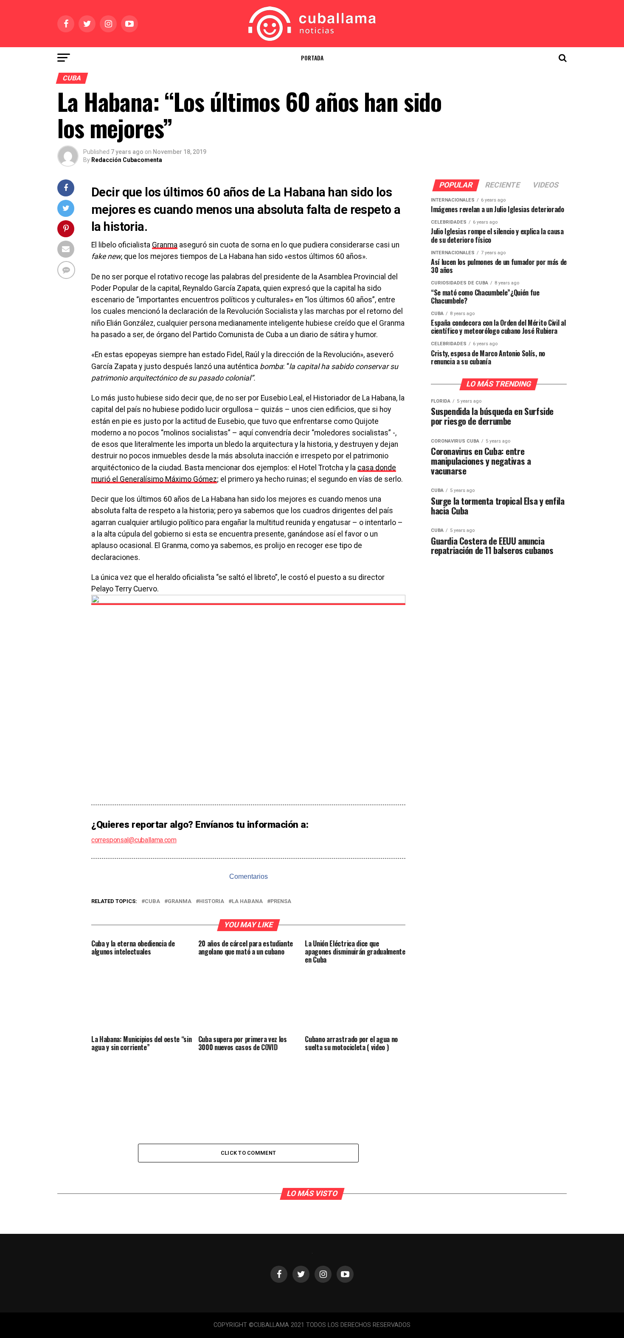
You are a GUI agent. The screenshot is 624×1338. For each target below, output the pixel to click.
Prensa (280, 901)
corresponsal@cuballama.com (134, 840)
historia (211, 901)
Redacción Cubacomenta (126, 159)
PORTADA (312, 57)
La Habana (247, 901)
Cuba (152, 901)
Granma (164, 245)
